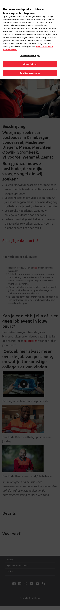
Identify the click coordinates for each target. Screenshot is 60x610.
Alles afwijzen (30, 64)
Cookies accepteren (30, 73)
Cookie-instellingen (30, 55)
